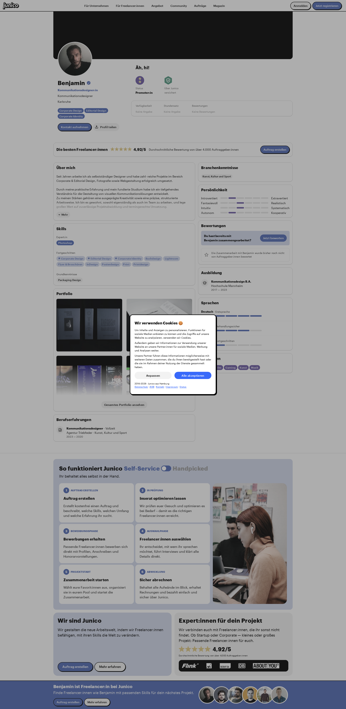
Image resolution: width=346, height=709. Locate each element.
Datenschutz (141, 386)
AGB (152, 386)
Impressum (172, 386)
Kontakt (160, 386)
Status (183, 386)
